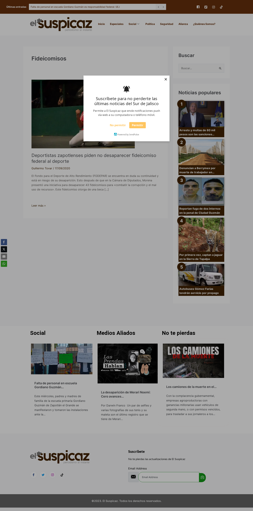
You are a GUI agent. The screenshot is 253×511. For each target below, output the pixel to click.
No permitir (118, 126)
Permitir (137, 126)
